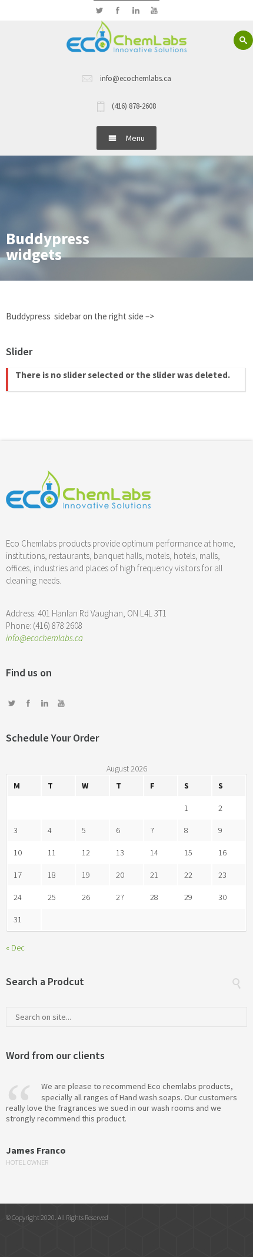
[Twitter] (99, 10)
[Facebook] (117, 10)
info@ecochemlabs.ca (44, 637)
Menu (135, 138)
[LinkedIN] (135, 10)
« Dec (15, 947)
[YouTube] (153, 10)
